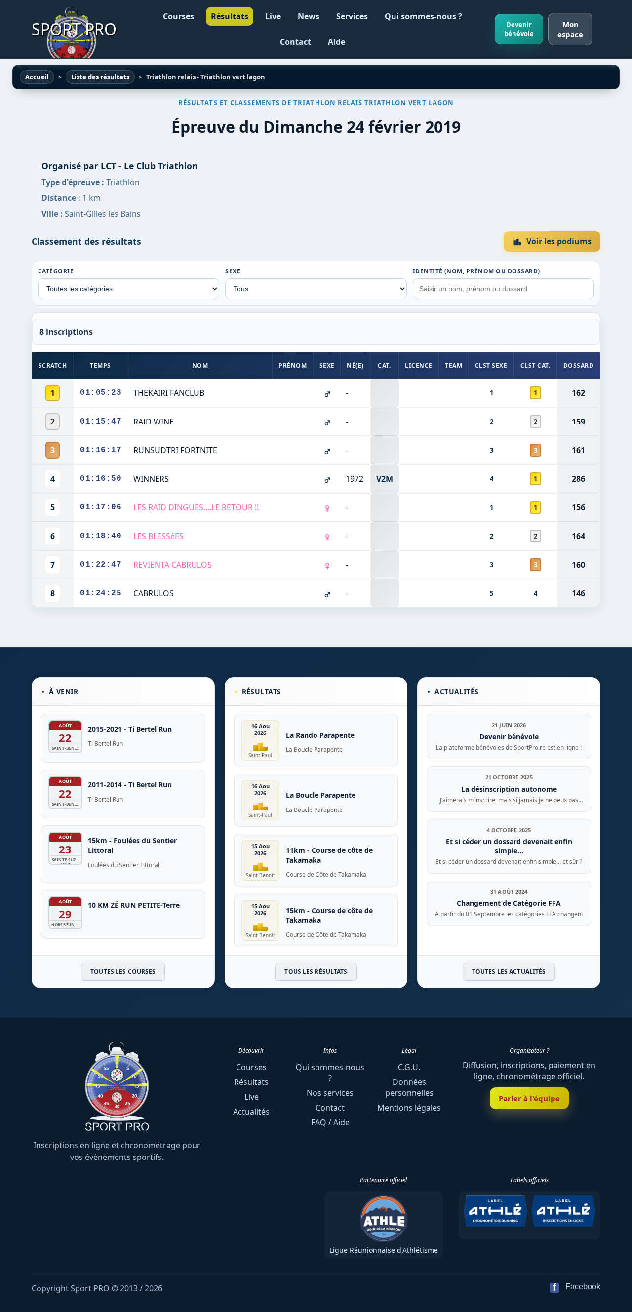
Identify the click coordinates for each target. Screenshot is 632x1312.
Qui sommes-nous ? (423, 16)
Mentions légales (409, 1107)
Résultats (229, 16)
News (308, 16)
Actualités (251, 1111)
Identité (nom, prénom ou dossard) (476, 271)
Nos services (330, 1092)
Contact (295, 42)
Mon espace (570, 29)
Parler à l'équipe (529, 1098)
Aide (336, 42)
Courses (178, 16)
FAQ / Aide (330, 1122)
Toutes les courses (123, 971)
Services (352, 16)
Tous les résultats (315, 971)
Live (273, 16)
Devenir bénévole (519, 29)
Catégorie (56, 271)
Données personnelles (409, 1087)
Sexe (232, 271)
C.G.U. (409, 1067)
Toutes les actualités (509, 971)
